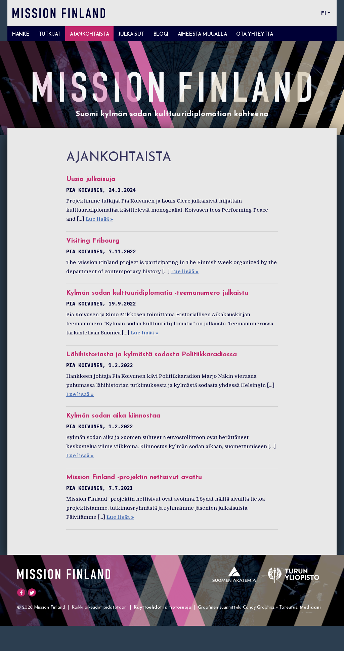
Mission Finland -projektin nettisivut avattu (134, 477)
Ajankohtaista (89, 34)
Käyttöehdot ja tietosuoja (162, 607)
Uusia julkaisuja (90, 179)
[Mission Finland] (58, 13)
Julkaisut (131, 34)
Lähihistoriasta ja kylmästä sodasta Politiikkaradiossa (151, 354)
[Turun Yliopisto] (293, 574)
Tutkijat (50, 34)
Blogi (161, 34)
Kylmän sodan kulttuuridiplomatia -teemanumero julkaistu (157, 293)
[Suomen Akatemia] (234, 574)
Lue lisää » (99, 219)
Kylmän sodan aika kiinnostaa (113, 415)
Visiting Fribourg (93, 241)
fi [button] (323, 13)
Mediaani (310, 607)
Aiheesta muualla (202, 34)
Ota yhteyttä (254, 34)
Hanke (21, 34)
